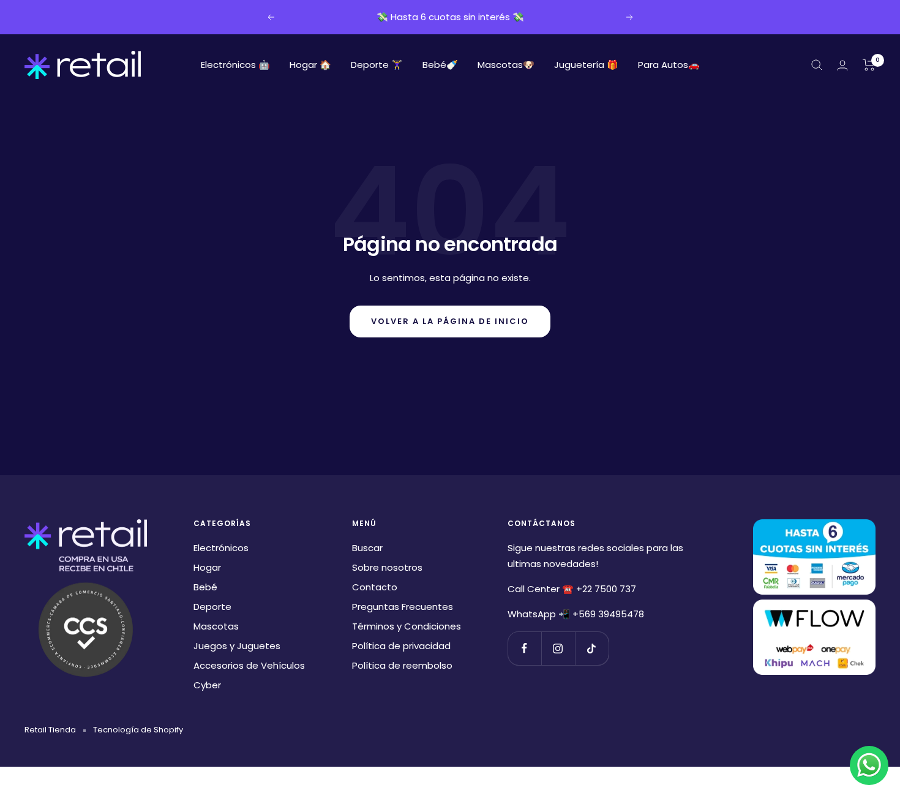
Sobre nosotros (387, 567)
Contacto (374, 587)
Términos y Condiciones (406, 626)
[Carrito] (869, 65)
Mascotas (216, 626)
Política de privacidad (401, 645)
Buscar (367, 547)
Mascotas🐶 (506, 64)
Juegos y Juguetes (236, 645)
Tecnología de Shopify (138, 729)
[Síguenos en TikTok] (592, 648)
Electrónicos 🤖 (235, 64)
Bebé (205, 587)
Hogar (207, 567)
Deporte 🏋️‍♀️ (377, 64)
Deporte (212, 606)
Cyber (207, 685)
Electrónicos (221, 547)
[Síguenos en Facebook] (524, 648)
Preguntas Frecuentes (402, 606)
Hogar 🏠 (310, 64)
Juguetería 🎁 (586, 64)
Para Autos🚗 (669, 64)
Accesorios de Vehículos (249, 665)
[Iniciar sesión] (842, 65)
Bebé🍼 (440, 64)
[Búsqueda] (816, 64)
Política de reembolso (402, 665)
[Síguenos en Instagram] (558, 648)
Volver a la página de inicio (450, 321)
